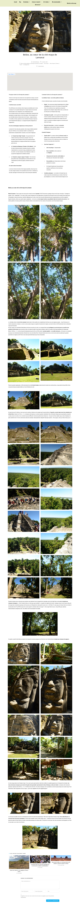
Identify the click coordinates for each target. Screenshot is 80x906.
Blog (20, 2)
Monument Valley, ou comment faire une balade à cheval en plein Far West (61, 863)
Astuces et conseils (36, 2)
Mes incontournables (56, 2)
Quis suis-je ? (37, 4)
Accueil (15, 2)
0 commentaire (41, 66)
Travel (21, 64)
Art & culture (46, 2)
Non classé (46, 63)
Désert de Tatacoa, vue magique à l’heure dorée (19, 871)
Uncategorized (26, 64)
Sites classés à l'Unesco (54, 63)
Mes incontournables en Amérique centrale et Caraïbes (32, 63)
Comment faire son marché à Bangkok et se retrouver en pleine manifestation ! (40, 865)
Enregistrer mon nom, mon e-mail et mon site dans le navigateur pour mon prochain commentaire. (37, 896)
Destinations (25, 2)
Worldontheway (36, 61)
